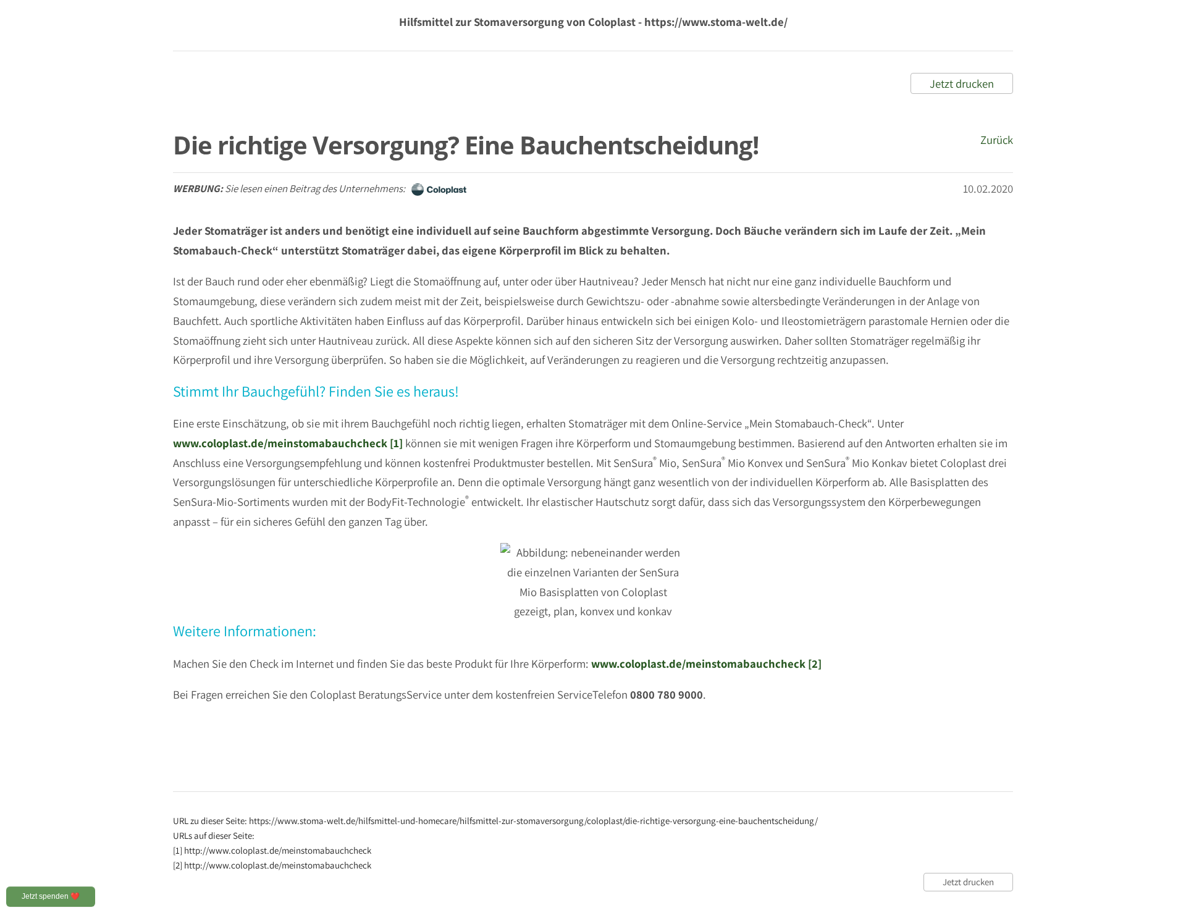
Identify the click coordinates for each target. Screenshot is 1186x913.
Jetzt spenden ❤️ (51, 896)
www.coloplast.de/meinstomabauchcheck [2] (706, 663)
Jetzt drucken (962, 83)
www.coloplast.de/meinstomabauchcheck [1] (288, 442)
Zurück (996, 139)
